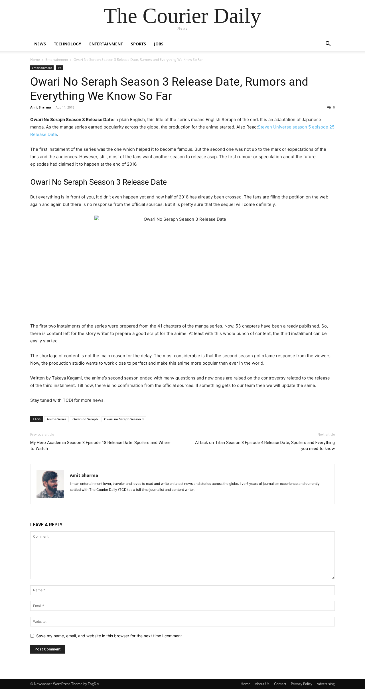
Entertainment (106, 44)
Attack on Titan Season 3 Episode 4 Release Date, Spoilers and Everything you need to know (265, 445)
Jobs (158, 44)
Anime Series (56, 419)
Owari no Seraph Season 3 (123, 419)
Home (35, 59)
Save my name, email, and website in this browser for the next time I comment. (109, 635)
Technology (67, 44)
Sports (138, 44)
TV (59, 68)
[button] (328, 44)
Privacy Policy (301, 683)
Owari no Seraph (85, 419)
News (40, 44)
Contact (280, 683)
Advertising (326, 683)
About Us (262, 683)
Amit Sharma (40, 107)
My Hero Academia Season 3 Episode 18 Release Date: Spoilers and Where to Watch (100, 445)
